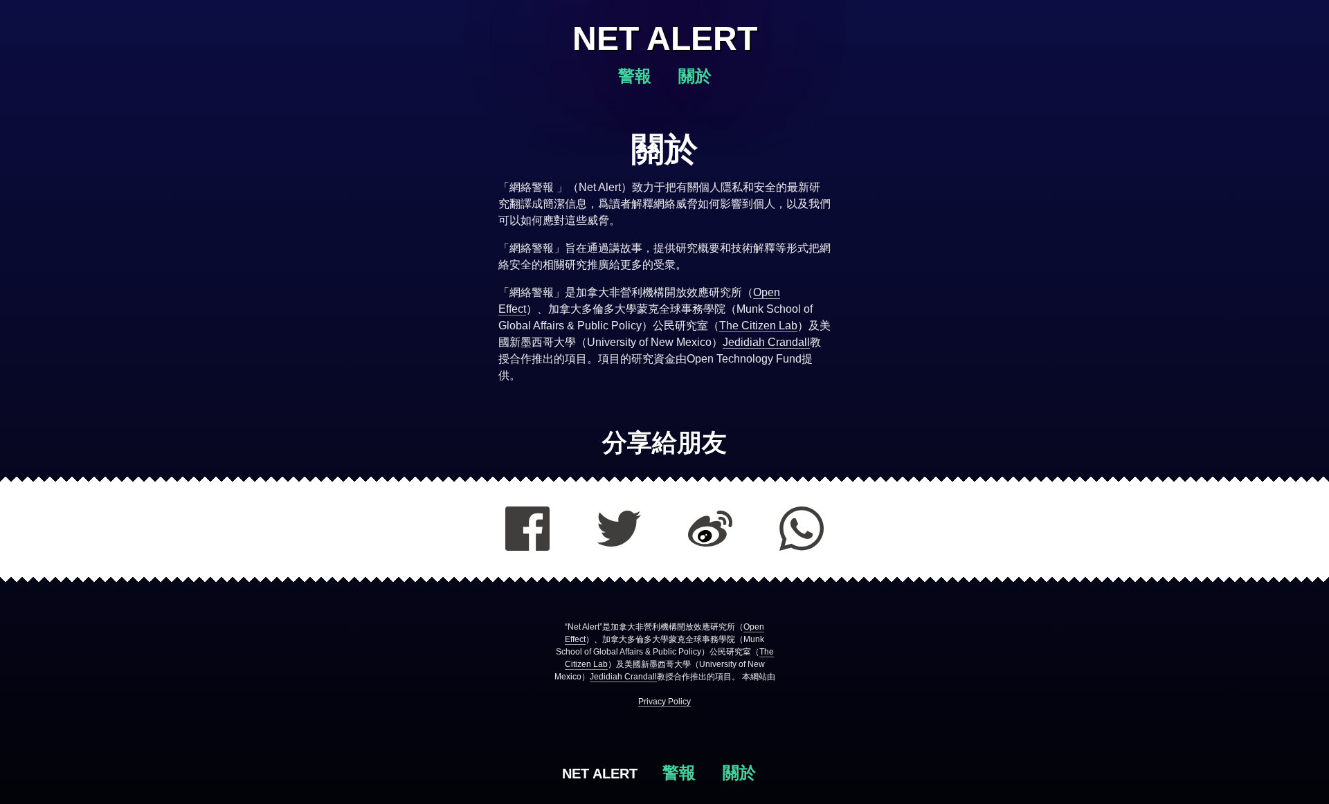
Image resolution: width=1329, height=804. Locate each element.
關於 (695, 75)
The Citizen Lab (758, 325)
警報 (637, 75)
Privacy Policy (664, 701)
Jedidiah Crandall (766, 342)
